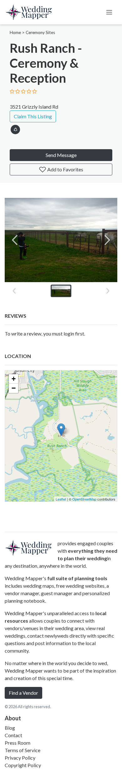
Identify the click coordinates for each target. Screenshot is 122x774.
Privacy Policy (20, 758)
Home (15, 32)
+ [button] (14, 379)
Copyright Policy (23, 765)
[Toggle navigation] (109, 12)
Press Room (17, 743)
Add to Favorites (64, 169)
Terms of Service (22, 750)
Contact (13, 735)
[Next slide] (107, 240)
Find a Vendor (23, 693)
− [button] (14, 388)
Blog (10, 728)
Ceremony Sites (40, 32)
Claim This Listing (33, 116)
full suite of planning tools (77, 578)
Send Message (61, 155)
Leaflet (61, 499)
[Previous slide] (15, 240)
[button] (15, 128)
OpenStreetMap (84, 499)
